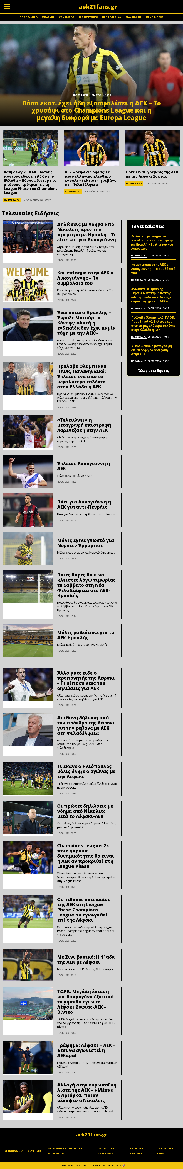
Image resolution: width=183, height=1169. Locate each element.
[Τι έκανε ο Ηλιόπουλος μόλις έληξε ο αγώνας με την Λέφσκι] (28, 778)
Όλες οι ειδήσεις (153, 371)
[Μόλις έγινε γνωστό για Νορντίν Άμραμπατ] (28, 548)
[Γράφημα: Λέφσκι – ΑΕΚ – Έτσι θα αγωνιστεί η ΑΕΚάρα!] (28, 1057)
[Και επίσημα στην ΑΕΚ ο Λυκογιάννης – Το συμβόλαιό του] (28, 284)
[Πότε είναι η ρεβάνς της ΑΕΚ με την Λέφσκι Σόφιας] (152, 148)
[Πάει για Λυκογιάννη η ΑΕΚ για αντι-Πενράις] (28, 510)
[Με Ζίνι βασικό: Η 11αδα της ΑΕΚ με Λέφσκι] (28, 965)
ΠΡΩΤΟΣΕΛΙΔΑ (111, 17)
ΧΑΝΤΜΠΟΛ (66, 17)
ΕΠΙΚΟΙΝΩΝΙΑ (154, 17)
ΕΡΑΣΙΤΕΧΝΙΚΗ (88, 17)
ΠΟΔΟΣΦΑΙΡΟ (29, 17)
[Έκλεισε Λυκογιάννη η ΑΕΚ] (28, 471)
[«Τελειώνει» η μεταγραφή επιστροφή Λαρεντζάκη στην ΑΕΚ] (28, 431)
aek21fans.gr (91, 1134)
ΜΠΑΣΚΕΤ (48, 17)
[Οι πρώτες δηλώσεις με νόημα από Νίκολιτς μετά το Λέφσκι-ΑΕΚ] (28, 818)
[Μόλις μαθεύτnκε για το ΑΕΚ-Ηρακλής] (28, 640)
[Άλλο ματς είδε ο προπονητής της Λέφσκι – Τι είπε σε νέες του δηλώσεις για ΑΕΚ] (28, 684)
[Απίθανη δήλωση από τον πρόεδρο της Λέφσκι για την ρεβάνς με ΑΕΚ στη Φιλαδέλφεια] (28, 729)
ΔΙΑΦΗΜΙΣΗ (133, 17)
